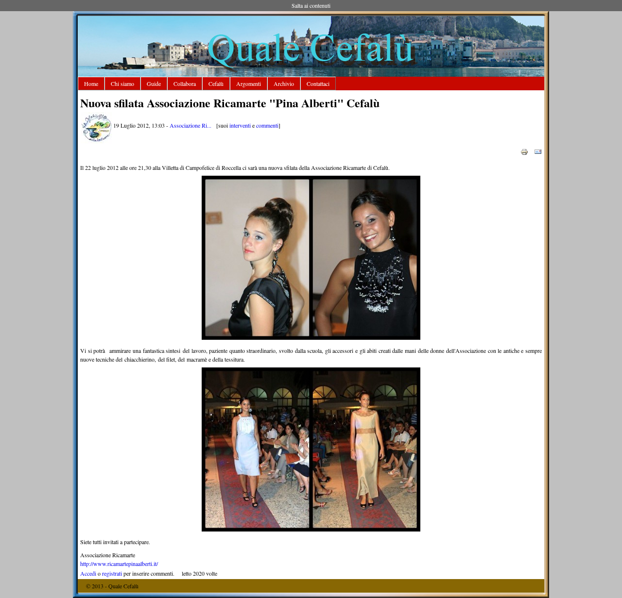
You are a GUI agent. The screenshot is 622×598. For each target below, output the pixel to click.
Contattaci (318, 83)
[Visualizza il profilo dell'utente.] (96, 141)
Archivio (284, 83)
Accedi (88, 573)
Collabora (184, 83)
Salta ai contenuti (311, 5)
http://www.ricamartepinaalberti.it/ (119, 563)
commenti (267, 125)
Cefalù (216, 83)
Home (91, 83)
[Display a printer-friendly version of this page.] (524, 151)
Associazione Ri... (190, 125)
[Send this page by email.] (538, 151)
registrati (112, 573)
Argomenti (248, 83)
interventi (240, 125)
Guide (154, 83)
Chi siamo (122, 83)
